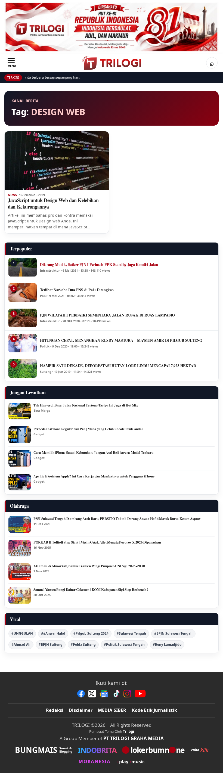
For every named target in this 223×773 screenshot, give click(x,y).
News (12, 195)
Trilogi (128, 731)
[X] (92, 694)
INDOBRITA (97, 750)
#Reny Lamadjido (167, 644)
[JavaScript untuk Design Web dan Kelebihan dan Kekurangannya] (57, 160)
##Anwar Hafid (53, 633)
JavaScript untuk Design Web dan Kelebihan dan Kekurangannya (53, 203)
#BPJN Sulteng (51, 644)
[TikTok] (116, 694)
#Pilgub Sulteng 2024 (91, 633)
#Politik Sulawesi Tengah (124, 644)
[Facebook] (81, 694)
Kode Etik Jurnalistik (154, 710)
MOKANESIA (94, 761)
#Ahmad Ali (20, 644)
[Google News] (104, 694)
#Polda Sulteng (83, 644)
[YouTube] (140, 694)
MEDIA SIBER (112, 710)
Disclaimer (80, 710)
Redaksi (54, 710)
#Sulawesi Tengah (131, 633)
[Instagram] (127, 694)
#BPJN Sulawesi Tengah (173, 633)
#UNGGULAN (22, 633)
